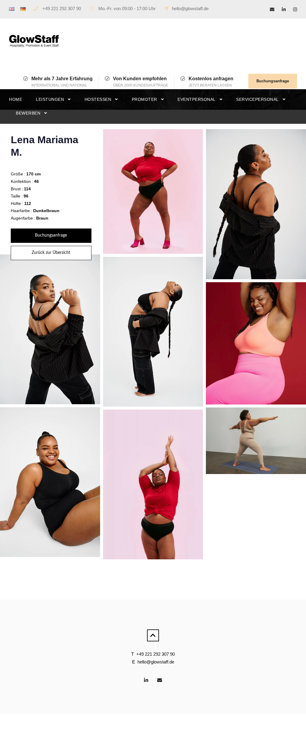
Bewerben (28, 113)
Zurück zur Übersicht (51, 253)
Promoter (144, 99)
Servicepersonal (257, 99)
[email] (272, 9)
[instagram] (295, 9)
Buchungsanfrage (272, 81)
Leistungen (50, 99)
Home (15, 99)
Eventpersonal (197, 99)
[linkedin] (284, 9)
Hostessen (98, 99)
